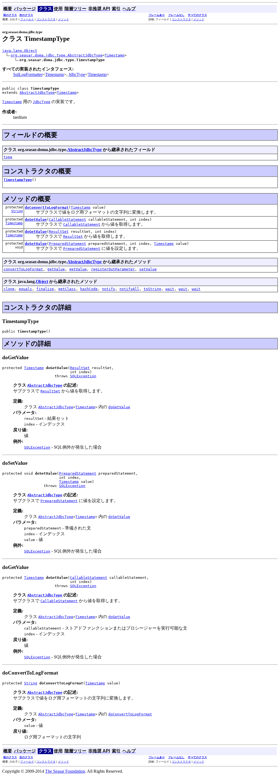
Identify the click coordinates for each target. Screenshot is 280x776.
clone (9, 289)
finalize (45, 289)
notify (108, 289)
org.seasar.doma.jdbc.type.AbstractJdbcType (57, 55)
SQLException (83, 376)
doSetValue (36, 244)
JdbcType (77, 74)
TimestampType (18, 180)
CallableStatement (67, 219)
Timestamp (114, 55)
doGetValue (36, 219)
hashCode (89, 289)
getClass (67, 289)
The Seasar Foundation (65, 771)
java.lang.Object (19, 51)
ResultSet (59, 232)
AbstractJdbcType (37, 92)
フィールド (27, 19)
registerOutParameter (113, 269)
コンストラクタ (46, 19)
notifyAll (129, 289)
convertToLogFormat (23, 269)
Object (42, 281)
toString (152, 289)
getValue (56, 269)
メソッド (63, 19)
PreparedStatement (67, 244)
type (8, 157)
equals (25, 289)
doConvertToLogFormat (47, 207)
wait (169, 289)
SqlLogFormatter (28, 74)
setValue (148, 269)
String (17, 211)
